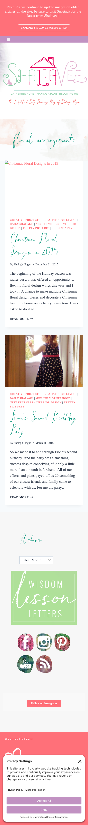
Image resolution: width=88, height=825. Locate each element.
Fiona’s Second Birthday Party (42, 424)
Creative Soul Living (60, 220)
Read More (21, 319)
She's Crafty (62, 228)
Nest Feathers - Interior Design (36, 402)
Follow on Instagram (44, 703)
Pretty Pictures (36, 228)
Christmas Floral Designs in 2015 (34, 246)
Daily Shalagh (21, 224)
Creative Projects (25, 220)
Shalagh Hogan (22, 264)
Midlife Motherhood (53, 398)
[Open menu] (8, 39)
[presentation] (44, 187)
